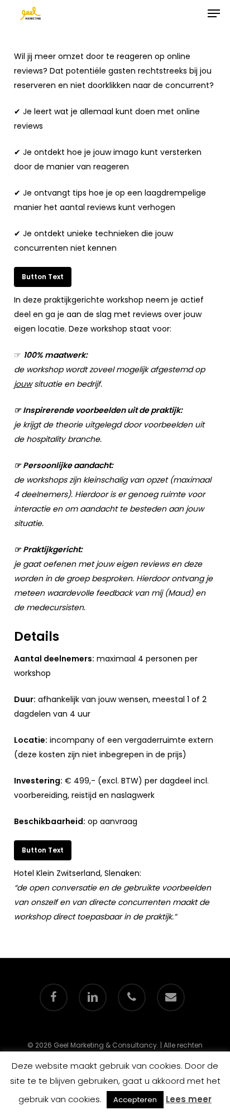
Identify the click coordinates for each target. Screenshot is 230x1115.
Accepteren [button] (135, 1099)
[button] (214, 13)
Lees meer (189, 1099)
